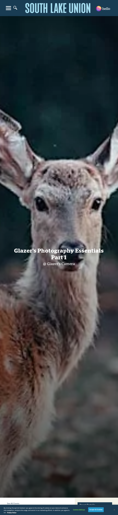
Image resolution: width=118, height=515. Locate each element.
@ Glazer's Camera (59, 264)
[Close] (114, 509)
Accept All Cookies (95, 509)
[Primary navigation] (8, 8)
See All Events (13, 503)
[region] (59, 510)
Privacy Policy (11, 512)
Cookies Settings (79, 509)
